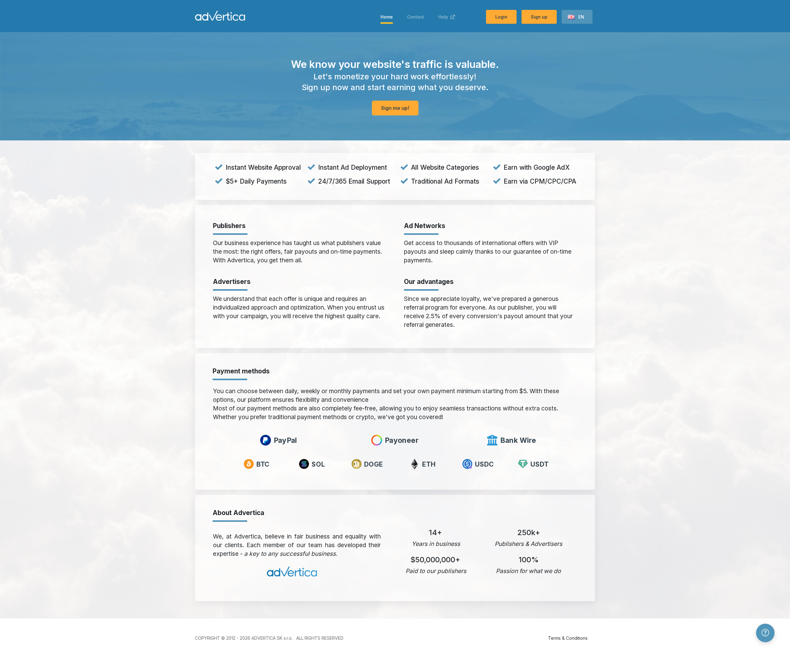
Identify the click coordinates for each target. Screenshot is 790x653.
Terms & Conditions (568, 638)
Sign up (539, 16)
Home (386, 16)
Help (444, 16)
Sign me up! (395, 108)
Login (501, 16)
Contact (415, 16)
